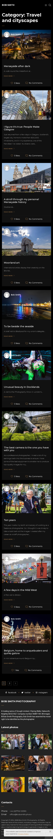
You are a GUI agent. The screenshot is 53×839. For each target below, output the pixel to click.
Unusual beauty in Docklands (21, 387)
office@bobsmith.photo (21, 814)
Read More (8, 76)
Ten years (10, 520)
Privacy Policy (23, 834)
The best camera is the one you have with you (26, 449)
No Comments (35, 83)
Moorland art (12, 262)
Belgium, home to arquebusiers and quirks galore (26, 652)
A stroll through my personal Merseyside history (21, 201)
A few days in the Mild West (20, 590)
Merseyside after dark (17, 66)
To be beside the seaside (19, 326)
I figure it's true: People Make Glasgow (21, 128)
